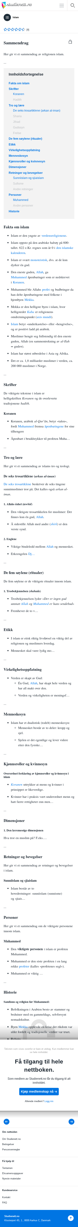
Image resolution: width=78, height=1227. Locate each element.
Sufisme (18, 183)
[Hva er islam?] (69, 1122)
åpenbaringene (54, 426)
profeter (24, 966)
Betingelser (8, 1144)
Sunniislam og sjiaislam (28, 177)
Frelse (17, 133)
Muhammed (20, 199)
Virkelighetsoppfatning (24, 150)
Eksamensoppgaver (12, 1173)
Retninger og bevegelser (26, 172)
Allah (39, 272)
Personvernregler (11, 1149)
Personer (15, 194)
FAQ (4, 1202)
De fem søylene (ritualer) (25, 138)
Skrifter (14, 88)
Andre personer (23, 205)
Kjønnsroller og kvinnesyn (27, 161)
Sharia (17, 116)
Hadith (17, 99)
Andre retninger (23, 189)
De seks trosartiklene (17, 484)
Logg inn (48, 1101)
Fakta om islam (19, 83)
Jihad (16, 121)
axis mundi (44, 317)
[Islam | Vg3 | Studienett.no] (8, 1122)
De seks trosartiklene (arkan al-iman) (36, 110)
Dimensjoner (17, 167)
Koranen (18, 94)
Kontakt (6, 1197)
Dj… (31, 553)
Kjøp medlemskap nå (37, 1091)
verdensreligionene (54, 235)
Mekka (29, 299)
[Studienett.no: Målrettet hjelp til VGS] (25, 5)
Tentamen (7, 1168)
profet (46, 289)
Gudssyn (18, 127)
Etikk (12, 144)
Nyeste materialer (11, 1178)
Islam (16, 17)
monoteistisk (38, 260)
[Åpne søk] (72, 6)
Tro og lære (16, 105)
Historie (14, 211)
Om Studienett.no (11, 1139)
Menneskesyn (18, 155)
